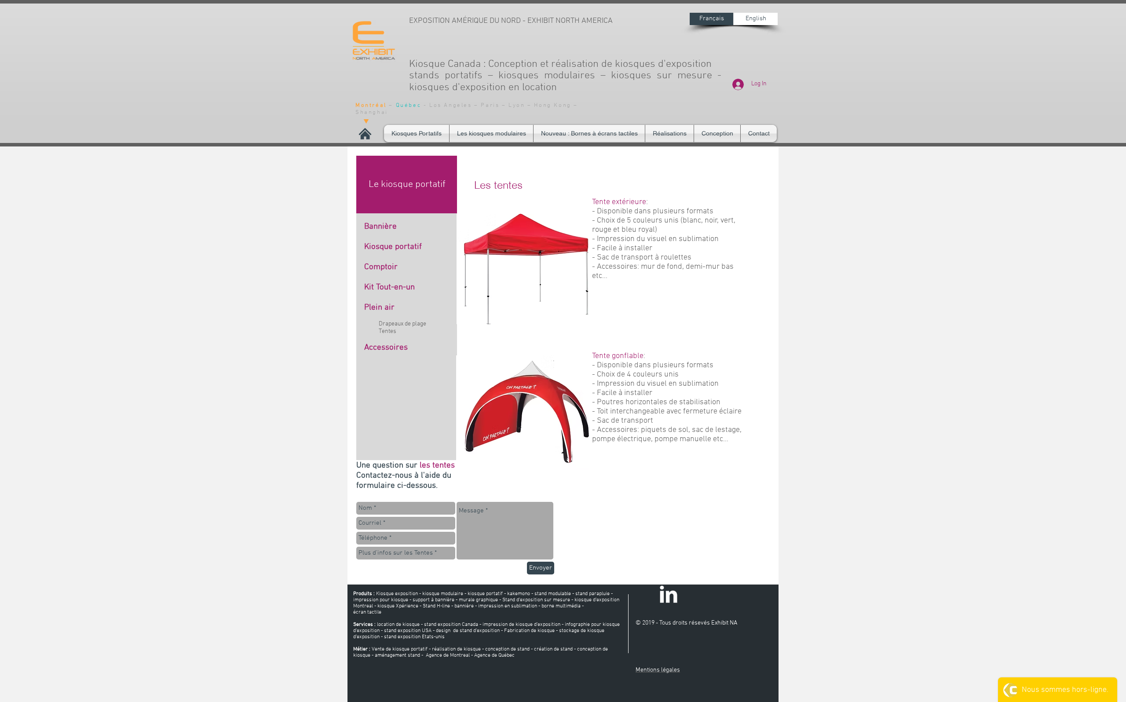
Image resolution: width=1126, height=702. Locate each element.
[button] (491, 133)
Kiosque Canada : (448, 64)
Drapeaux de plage (402, 324)
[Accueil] (365, 133)
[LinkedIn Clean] (668, 594)
